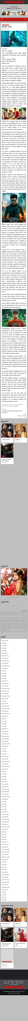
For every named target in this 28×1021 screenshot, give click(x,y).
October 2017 (5, 897)
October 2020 (5, 807)
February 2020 (5, 827)
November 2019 (5, 834)
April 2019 (4, 852)
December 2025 (5, 673)
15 (25, 634)
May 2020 (4, 819)
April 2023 (4, 739)
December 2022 (5, 749)
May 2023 (4, 736)
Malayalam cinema (19, 994)
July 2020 (4, 814)
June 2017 (4, 907)
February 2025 (5, 696)
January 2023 (5, 746)
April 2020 (4, 822)
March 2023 (4, 741)
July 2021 (4, 784)
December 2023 (5, 718)
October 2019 (5, 837)
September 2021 (6, 779)
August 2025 (5, 681)
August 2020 (5, 812)
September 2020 (6, 809)
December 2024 (5, 701)
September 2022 (6, 756)
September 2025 (6, 678)
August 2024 (5, 711)
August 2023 (5, 729)
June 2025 (4, 686)
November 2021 (5, 774)
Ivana (13, 404)
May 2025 (4, 688)
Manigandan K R (5, 462)
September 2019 (6, 839)
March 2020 (4, 824)
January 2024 (5, 716)
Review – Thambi (22, 415)
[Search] (25, 19)
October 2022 (5, 754)
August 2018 (5, 872)
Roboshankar (9, 406)
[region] (14, 584)
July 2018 (4, 874)
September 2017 (6, 900)
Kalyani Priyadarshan (19, 404)
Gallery (12, 995)
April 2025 (4, 691)
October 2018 (5, 867)
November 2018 (5, 864)
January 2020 (5, 829)
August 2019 (5, 842)
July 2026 (4, 656)
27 (17, 640)
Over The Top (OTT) (14, 997)
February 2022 (5, 769)
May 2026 (4, 661)
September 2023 (6, 726)
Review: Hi (17, 439)
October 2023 (5, 724)
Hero (5, 404)
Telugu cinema (6, 995)
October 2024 (5, 706)
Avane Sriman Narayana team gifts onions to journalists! (12, 411)
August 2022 (5, 759)
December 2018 (5, 862)
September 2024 (6, 708)
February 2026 (5, 668)
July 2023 (4, 731)
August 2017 (5, 902)
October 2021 (5, 776)
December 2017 (5, 892)
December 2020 (5, 802)
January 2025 (5, 698)
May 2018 (4, 879)
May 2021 (4, 789)
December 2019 (5, 832)
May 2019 (4, 849)
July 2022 (4, 761)
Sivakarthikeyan (16, 406)
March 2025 (4, 693)
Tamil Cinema (8, 974)
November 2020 (5, 804)
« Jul (2, 645)
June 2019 (4, 847)
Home (5, 994)
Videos (17, 995)
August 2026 (5, 653)
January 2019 (5, 859)
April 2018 (4, 882)
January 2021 (5, 799)
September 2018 (6, 869)
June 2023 (4, 734)
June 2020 (4, 817)
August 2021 (5, 781)
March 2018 (4, 885)
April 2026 (4, 663)
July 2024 (4, 713)
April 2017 (4, 912)
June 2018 (4, 877)
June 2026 (4, 658)
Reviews (3, 436)
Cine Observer (14, 7)
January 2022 (5, 771)
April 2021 (4, 791)
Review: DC (4, 977)
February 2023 (5, 744)
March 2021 (4, 794)
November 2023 (5, 721)
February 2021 (5, 796)
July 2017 (4, 905)
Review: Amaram (6, 439)
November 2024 (5, 703)
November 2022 (5, 751)
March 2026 (4, 666)
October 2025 (5, 676)
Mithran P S (4, 406)
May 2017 (4, 910)
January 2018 (5, 890)
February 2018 (5, 887)
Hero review (9, 404)
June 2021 (4, 786)
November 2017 (5, 895)
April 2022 (4, 766)
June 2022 (4, 764)
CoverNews (10, 1006)
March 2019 (4, 854)
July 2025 (4, 683)
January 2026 (5, 671)
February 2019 (5, 857)
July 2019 (4, 844)
